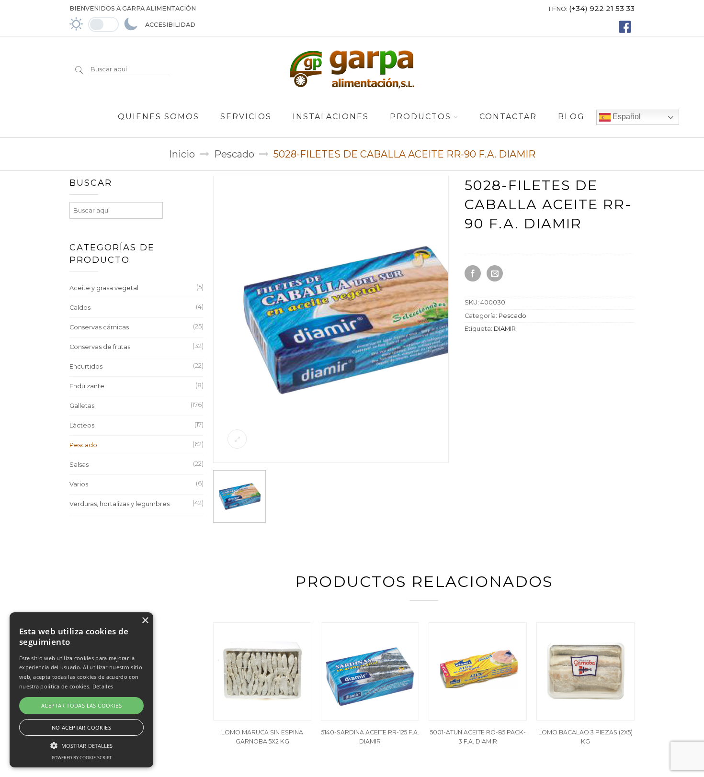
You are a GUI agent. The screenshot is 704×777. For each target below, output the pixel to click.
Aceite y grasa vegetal (103, 288)
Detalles (102, 686)
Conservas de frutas (99, 346)
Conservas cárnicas (99, 327)
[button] (81, 744)
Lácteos (81, 425)
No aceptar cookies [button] (81, 727)
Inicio (182, 154)
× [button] (144, 620)
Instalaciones (331, 116)
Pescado (234, 154)
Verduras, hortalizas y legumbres (119, 503)
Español (626, 117)
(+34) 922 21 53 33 (602, 8)
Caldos (80, 307)
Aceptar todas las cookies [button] (81, 705)
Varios (78, 484)
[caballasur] (357, 459)
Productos (420, 116)
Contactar (508, 116)
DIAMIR (505, 328)
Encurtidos (85, 366)
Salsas (79, 464)
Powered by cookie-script (82, 757)
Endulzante (86, 386)
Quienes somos (158, 116)
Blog (571, 116)
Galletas (81, 405)
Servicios (246, 116)
